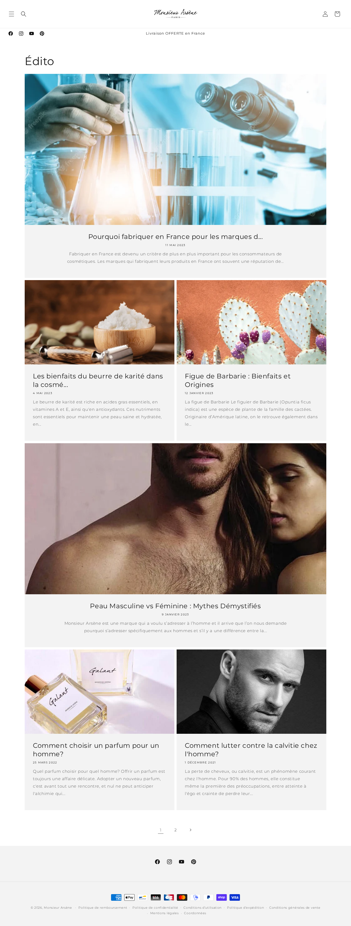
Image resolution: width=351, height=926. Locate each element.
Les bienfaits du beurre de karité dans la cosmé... (98, 380)
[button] (11, 14)
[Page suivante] (190, 830)
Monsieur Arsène (58, 908)
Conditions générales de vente (294, 908)
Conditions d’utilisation (202, 908)
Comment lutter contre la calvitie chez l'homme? (251, 749)
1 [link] (161, 830)
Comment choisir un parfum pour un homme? (96, 749)
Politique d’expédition (245, 908)
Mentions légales (164, 913)
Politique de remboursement (102, 908)
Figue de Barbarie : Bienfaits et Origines (238, 380)
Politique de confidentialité (155, 908)
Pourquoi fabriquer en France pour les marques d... (175, 237)
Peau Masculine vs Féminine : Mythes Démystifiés (175, 606)
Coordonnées (195, 913)
